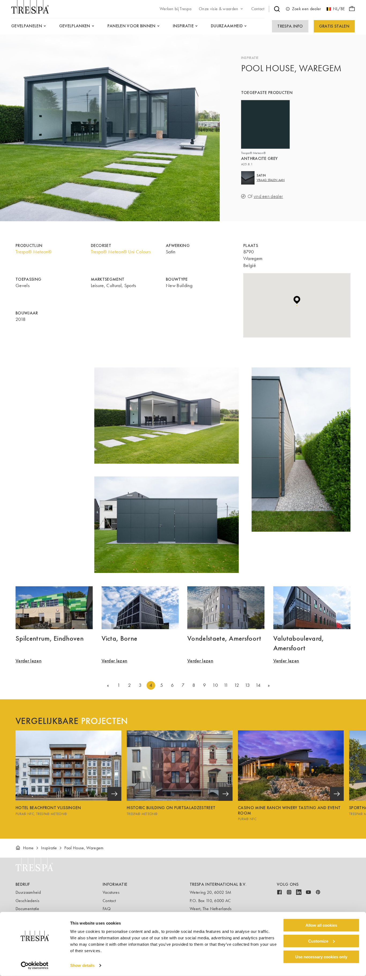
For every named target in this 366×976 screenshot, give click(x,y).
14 (258, 685)
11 (226, 685)
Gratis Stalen (334, 26)
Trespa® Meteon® (34, 252)
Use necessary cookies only (321, 956)
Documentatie (27, 908)
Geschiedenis (27, 900)
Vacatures (111, 892)
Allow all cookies (321, 925)
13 (247, 685)
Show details (82, 965)
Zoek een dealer (306, 8)
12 (236, 685)
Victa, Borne (119, 638)
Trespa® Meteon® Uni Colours (121, 252)
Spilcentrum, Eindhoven (50, 638)
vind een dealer (268, 196)
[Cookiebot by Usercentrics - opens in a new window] (34, 966)
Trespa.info (290, 26)
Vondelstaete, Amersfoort (224, 638)
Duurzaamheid (28, 892)
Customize (318, 941)
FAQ (107, 908)
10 (215, 685)
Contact (109, 900)
